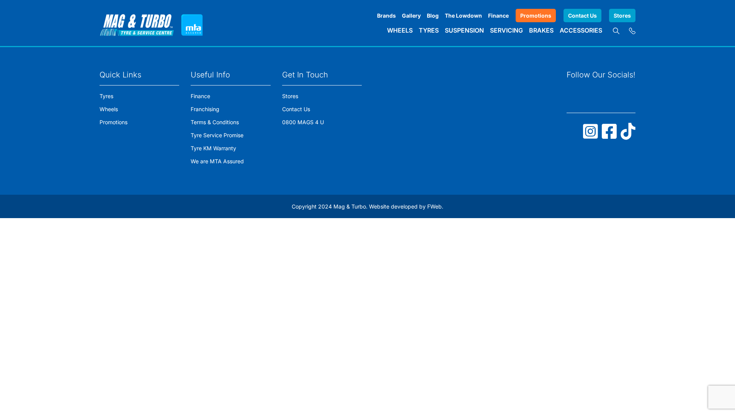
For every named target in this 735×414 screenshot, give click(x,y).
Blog (433, 15)
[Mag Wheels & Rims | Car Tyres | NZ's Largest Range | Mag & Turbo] (137, 23)
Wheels (400, 30)
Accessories (581, 30)
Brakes (541, 30)
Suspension (464, 30)
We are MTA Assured (217, 161)
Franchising (205, 109)
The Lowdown (463, 15)
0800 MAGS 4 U (303, 122)
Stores (622, 15)
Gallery (411, 15)
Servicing (506, 30)
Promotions (535, 15)
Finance (498, 15)
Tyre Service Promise (217, 135)
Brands (386, 15)
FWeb (434, 206)
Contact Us (582, 15)
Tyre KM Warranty (213, 148)
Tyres (429, 30)
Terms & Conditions (215, 122)
